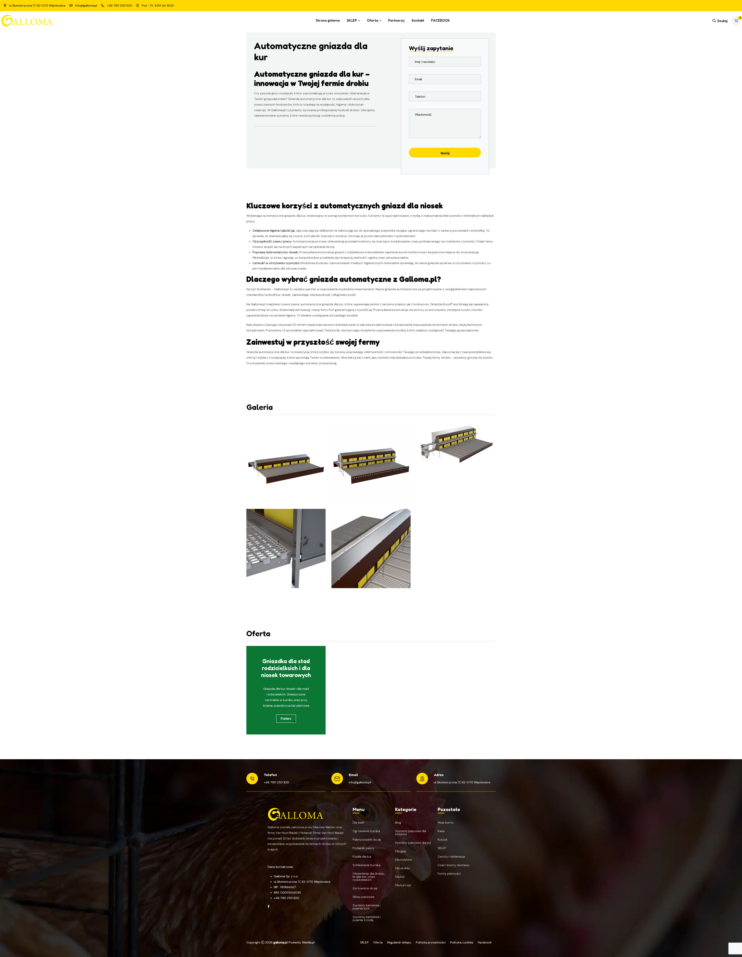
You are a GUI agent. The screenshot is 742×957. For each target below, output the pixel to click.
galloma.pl (280, 942)
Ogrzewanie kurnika (366, 831)
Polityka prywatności (431, 942)
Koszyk (443, 839)
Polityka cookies (461, 942)
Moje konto (446, 822)
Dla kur (400, 876)
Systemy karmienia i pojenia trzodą (366, 918)
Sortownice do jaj (365, 888)
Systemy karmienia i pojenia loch (366, 907)
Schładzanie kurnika (366, 865)
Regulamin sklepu (399, 942)
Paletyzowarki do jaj (367, 839)
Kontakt (418, 20)
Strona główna (328, 20)
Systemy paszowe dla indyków (410, 833)
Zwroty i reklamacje (451, 856)
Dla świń (358, 822)
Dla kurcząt (403, 885)
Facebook (485, 942)
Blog (398, 822)
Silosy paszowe (363, 896)
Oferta (372, 20)
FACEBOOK (440, 20)
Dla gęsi (400, 851)
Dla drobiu (402, 868)
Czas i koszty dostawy (454, 865)
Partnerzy (396, 20)
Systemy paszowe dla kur (413, 842)
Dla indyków (403, 859)
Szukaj (722, 20)
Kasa (441, 831)
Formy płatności (449, 873)
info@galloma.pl (360, 782)
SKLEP (352, 20)
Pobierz (286, 718)
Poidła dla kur (362, 856)
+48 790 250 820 (276, 782)
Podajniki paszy (363, 848)
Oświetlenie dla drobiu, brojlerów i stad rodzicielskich (369, 876)
